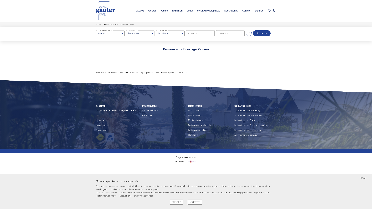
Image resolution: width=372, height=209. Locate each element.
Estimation (177, 10)
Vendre (164, 10)
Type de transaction (105, 30)
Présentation (101, 130)
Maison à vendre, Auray (244, 120)
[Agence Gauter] (105, 10)
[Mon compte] (274, 11)
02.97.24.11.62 (102, 120)
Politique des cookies (197, 130)
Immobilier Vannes (108, 67)
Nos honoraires (194, 115)
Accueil (140, 10)
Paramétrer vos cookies (143, 196)
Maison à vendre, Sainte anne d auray (250, 125)
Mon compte (194, 110)
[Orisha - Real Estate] (191, 162)
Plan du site (193, 135)
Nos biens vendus (150, 110)
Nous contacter (102, 125)
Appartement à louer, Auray (246, 135)
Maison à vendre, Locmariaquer (248, 130)
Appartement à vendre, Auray (247, 110)
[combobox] (110, 33)
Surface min (193, 33)
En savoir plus (125, 196)
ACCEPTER (194, 202)
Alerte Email (147, 115)
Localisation (132, 30)
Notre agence (231, 10)
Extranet (259, 10)
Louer (190, 10)
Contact (246, 10)
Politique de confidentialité (200, 125)
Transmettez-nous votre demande (112, 76)
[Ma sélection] (269, 11)
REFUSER (176, 202)
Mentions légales (195, 120)
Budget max (223, 33)
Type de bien (162, 30)
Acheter (152, 10)
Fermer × (364, 178)
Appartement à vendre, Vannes (248, 115)
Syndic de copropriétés (208, 10)
